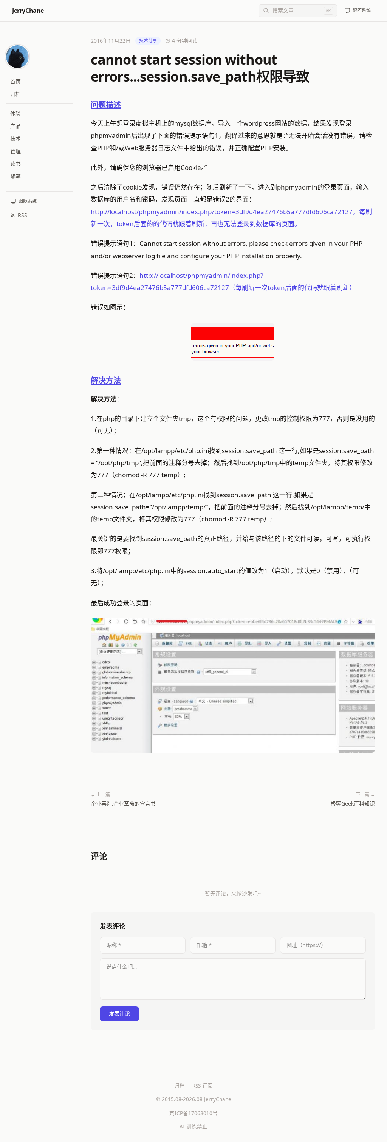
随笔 (15, 176)
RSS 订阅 (202, 1085)
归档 (15, 93)
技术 (15, 138)
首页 (15, 81)
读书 (15, 163)
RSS (22, 215)
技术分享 (148, 40)
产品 (15, 125)
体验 (15, 113)
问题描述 (106, 105)
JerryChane (28, 10)
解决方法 (106, 380)
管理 (15, 151)
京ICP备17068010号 (193, 1113)
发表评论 (119, 1013)
